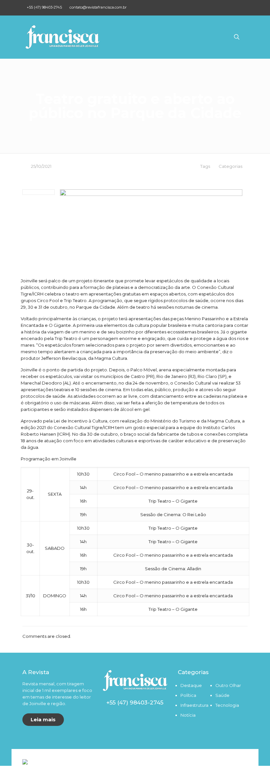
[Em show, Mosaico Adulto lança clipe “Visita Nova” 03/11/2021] (264, 752)
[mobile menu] (213, 37)
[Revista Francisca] (62, 37)
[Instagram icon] (243, 7)
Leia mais (43, 719)
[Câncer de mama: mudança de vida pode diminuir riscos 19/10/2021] (6, 752)
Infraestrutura (194, 705)
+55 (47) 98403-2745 (44, 7)
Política (188, 695)
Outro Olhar (228, 685)
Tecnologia (227, 705)
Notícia (188, 715)
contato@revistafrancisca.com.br (98, 7)
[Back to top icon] (245, 759)
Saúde (222, 695)
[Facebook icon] (235, 7)
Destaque (191, 685)
